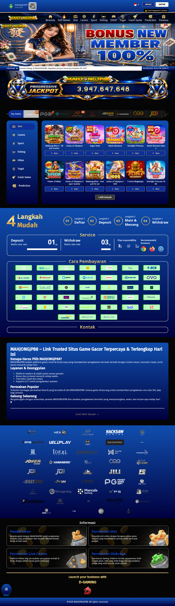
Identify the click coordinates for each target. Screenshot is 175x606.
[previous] (9, 44)
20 (104, 64)
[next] (166, 44)
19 (102, 64)
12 (88, 64)
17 (98, 64)
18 (100, 64)
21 (106, 64)
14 (92, 64)
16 (96, 64)
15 (94, 64)
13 (90, 64)
